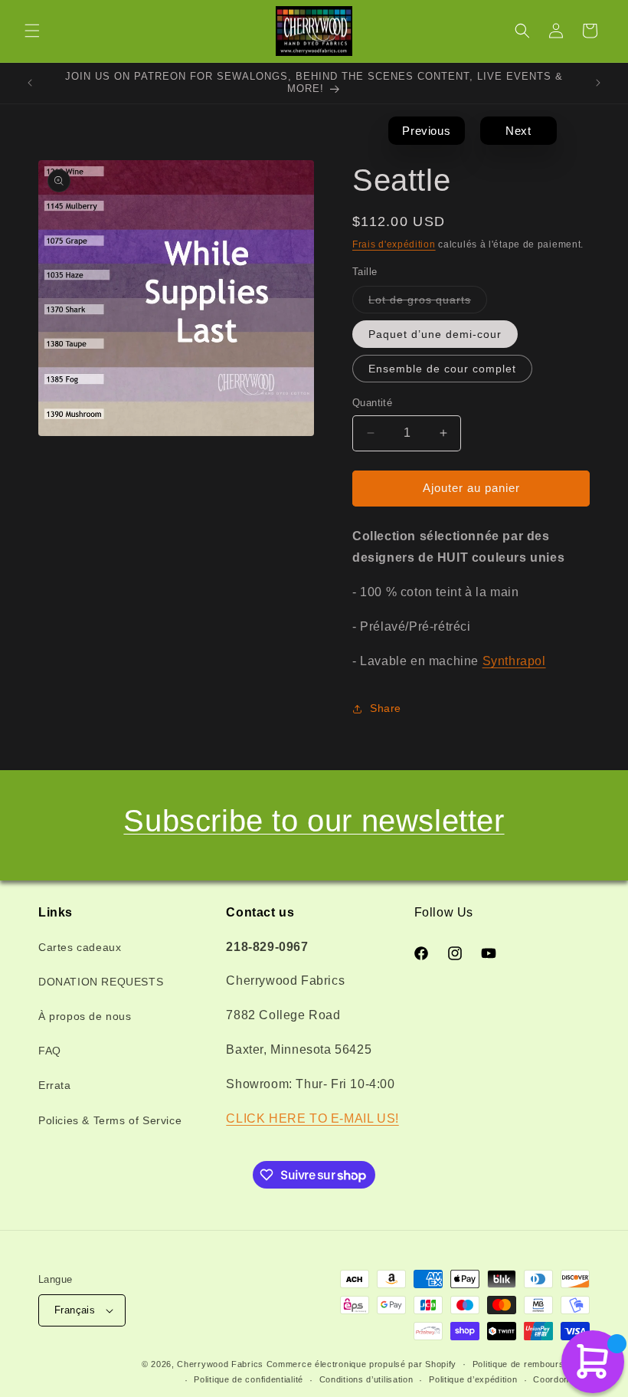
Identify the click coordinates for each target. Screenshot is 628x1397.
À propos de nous (85, 1016)
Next (518, 130)
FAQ (49, 1050)
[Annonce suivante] (598, 83)
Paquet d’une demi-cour (435, 334)
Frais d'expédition (394, 244)
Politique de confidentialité (248, 1379)
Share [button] (385, 708)
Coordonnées (561, 1379)
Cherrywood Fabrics (220, 1364)
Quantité (372, 402)
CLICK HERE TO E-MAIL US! (312, 1118)
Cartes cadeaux (79, 947)
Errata (54, 1085)
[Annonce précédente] (30, 83)
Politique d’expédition (473, 1379)
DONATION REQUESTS (100, 982)
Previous (426, 130)
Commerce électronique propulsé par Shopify (361, 1364)
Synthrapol (514, 660)
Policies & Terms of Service (110, 1120)
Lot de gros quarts (427, 303)
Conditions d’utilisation (366, 1379)
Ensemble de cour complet (442, 368)
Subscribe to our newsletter (313, 821)
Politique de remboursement (531, 1364)
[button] (32, 31)
